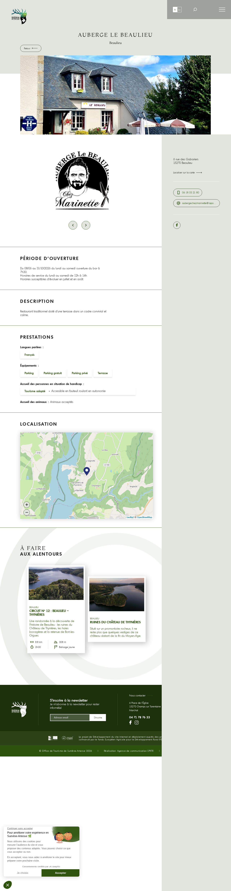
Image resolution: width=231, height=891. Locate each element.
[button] (87, 471)
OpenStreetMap (144, 517)
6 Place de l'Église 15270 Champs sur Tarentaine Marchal (145, 706)
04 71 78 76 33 (139, 717)
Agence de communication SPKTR (135, 750)
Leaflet (130, 517)
